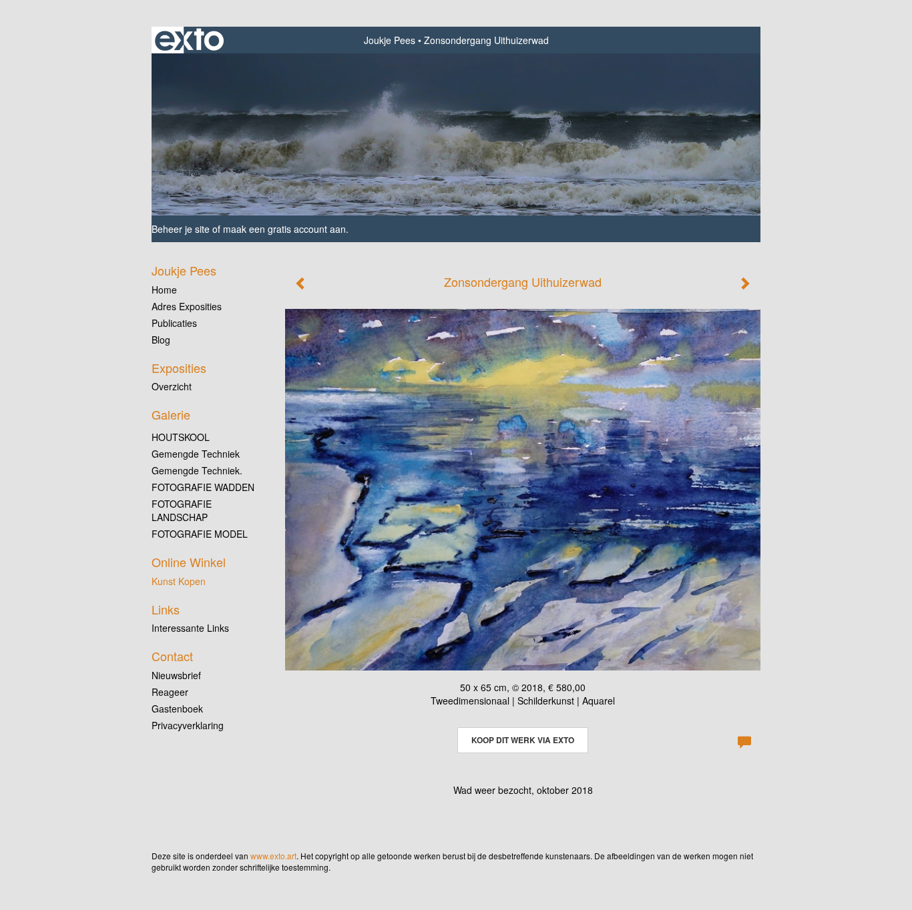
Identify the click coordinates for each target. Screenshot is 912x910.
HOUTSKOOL (181, 437)
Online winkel (189, 562)
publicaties (174, 323)
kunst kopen (179, 581)
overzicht (172, 386)
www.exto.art (273, 855)
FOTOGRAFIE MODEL (200, 533)
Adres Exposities (187, 306)
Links (166, 609)
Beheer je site (181, 229)
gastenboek (177, 708)
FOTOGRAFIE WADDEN (203, 487)
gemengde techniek (196, 453)
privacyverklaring (188, 725)
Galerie (171, 414)
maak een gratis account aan (284, 229)
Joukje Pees (389, 40)
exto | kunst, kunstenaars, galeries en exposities (189, 40)
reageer (170, 692)
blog (161, 339)
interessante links (190, 627)
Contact (172, 656)
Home (164, 289)
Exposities (179, 368)
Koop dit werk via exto (522, 740)
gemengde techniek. (197, 470)
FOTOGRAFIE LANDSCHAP (182, 510)
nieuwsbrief (176, 675)
